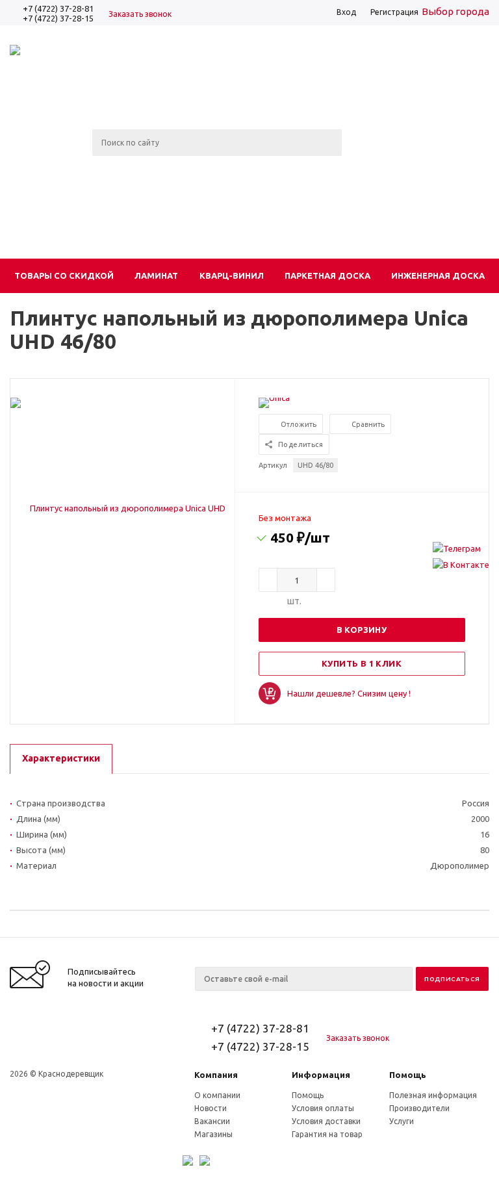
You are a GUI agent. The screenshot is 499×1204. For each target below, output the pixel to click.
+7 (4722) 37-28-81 (58, 8)
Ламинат (156, 275)
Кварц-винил (231, 275)
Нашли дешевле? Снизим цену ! (349, 693)
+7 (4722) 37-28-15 (58, 18)
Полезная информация (433, 1095)
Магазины (213, 1134)
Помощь (407, 1074)
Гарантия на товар (327, 1134)
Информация (321, 1074)
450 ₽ (300, 537)
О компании (217, 1095)
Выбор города (455, 11)
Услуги (401, 1121)
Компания (216, 1074)
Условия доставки (326, 1121)
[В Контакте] (461, 564)
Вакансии (212, 1121)
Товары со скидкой (64, 275)
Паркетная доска (327, 275)
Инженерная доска (438, 275)
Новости (210, 1108)
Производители (419, 1108)
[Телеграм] (461, 548)
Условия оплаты (323, 1108)
